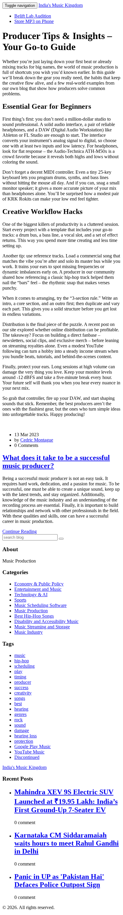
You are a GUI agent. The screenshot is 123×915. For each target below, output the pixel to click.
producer (22, 682)
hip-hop (21, 660)
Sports (20, 599)
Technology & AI (30, 594)
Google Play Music (32, 746)
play (18, 671)
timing (20, 676)
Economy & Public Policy (39, 583)
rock (18, 719)
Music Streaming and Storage (42, 626)
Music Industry (28, 632)
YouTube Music (29, 751)
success (21, 687)
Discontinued (26, 757)
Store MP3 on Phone (34, 21)
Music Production (31, 610)
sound (20, 725)
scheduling (24, 666)
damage (21, 730)
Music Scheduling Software (40, 605)
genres (20, 714)
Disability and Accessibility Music (46, 621)
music (19, 655)
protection (23, 741)
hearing (21, 709)
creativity (23, 692)
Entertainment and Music (37, 589)
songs (19, 698)
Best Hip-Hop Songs (34, 616)
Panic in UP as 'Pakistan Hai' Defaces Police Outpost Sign (59, 880)
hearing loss (25, 735)
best (18, 703)
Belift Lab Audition (32, 15)
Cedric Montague (36, 439)
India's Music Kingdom (61, 5)
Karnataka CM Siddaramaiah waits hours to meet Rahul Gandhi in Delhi (66, 843)
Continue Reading (19, 531)
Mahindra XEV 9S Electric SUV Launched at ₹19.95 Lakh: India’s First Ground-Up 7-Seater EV (66, 801)
